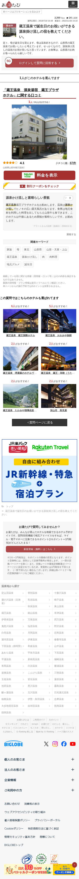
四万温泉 (59, 619)
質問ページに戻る (41, 422)
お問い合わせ (12, 803)
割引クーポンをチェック (43, 186)
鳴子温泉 (59, 599)
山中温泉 (59, 646)
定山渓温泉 (7, 593)
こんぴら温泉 (35, 672)
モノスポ (34, 728)
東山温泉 (59, 606)
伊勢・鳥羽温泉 (36, 699)
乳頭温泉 (32, 599)
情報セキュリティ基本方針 (19, 836)
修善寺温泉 (60, 639)
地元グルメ (13, 264)
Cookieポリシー (14, 828)
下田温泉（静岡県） (12, 646)
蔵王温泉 (12, 256)
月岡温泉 (32, 632)
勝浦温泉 (59, 666)
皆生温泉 (32, 679)
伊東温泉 (32, 639)
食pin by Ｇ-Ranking (45, 732)
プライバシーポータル (47, 820)
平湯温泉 (6, 659)
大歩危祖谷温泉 (9, 705)
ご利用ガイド (39, 720)
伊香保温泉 (7, 619)
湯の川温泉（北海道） (11, 601)
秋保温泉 (32, 606)
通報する (71, 234)
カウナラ (59, 728)
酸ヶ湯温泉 (7, 692)
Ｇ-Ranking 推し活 (24, 732)
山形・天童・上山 (56, 249)
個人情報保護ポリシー (17, 820)
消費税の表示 (32, 803)
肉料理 (53, 256)
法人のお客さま (14, 769)
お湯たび (45, 724)
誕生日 (28, 264)
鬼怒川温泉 (7, 626)
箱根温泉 (6, 699)
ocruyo (35, 724)
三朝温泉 (59, 672)
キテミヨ (6, 728)
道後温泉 (6, 672)
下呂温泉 (59, 652)
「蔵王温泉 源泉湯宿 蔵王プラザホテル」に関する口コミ (31, 92)
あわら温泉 (7, 652)
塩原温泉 (32, 626)
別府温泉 (6, 686)
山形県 (38, 249)
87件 (73, 163)
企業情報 (10, 780)
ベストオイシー (20, 728)
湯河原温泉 (7, 639)
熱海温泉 (59, 705)
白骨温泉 (6, 632)
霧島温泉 (59, 686)
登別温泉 (32, 593)
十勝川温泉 (60, 593)
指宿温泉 (6, 712)
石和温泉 (59, 632)
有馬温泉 (6, 666)
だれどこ (25, 724)
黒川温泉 (32, 686)
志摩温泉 (59, 699)
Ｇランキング (11, 724)
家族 (9, 249)
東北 (26, 249)
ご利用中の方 (13, 790)
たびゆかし (8, 732)
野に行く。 (47, 728)
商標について (47, 836)
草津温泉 (59, 613)
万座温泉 (32, 619)
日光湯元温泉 (61, 692)
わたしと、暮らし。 (61, 724)
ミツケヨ (70, 728)
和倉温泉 (32, 646)
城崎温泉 (59, 659)
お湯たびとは (23, 720)
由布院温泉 (34, 705)
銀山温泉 (32, 613)
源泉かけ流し (29, 256)
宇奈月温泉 (34, 652)
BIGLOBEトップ (13, 845)
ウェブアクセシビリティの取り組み (25, 812)
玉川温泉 (32, 692)
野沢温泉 (59, 626)
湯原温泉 (59, 679)
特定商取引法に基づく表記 (43, 828)
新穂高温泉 (34, 659)
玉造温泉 (6, 679)
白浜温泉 (32, 666)
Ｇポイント (54, 720)
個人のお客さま (14, 759)
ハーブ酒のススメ (65, 732)
